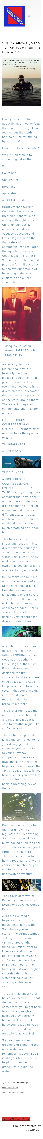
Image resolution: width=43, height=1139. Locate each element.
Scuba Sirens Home (16, 1119)
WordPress (33, 1130)
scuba (22, 1093)
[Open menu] (29, 16)
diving (5, 1093)
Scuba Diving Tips (10, 1088)
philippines (14, 1093)
